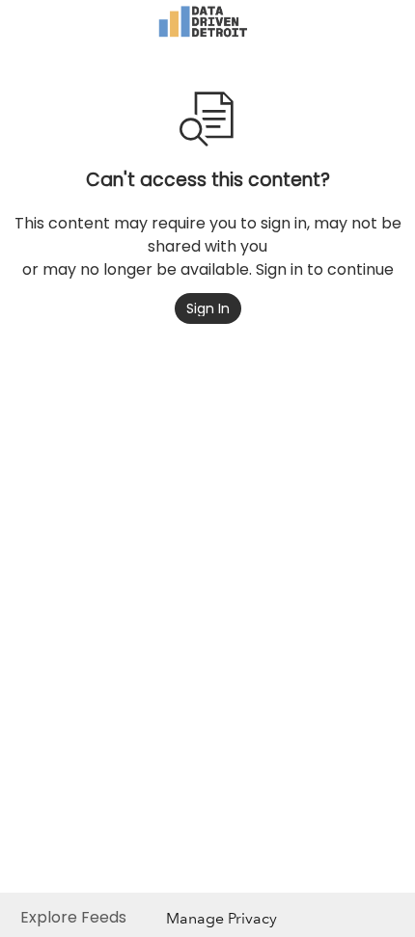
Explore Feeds (73, 917)
